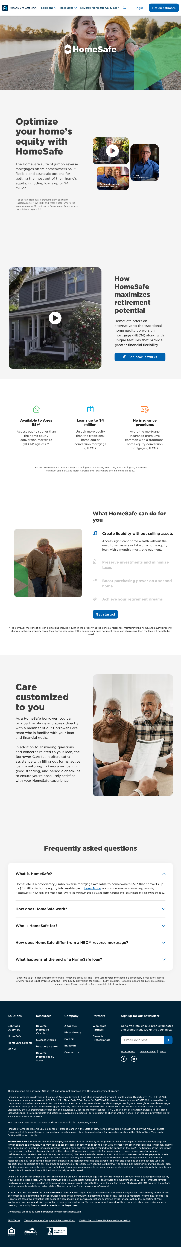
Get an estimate (164, 8)
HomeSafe (14, 1036)
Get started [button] (105, 614)
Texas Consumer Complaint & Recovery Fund (49, 1220)
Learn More (92, 888)
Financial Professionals (101, 1038)
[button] (140, 357)
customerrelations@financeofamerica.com (57, 1211)
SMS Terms (14, 1220)
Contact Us (71, 1052)
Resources (66, 7)
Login (139, 8)
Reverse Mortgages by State (45, 1057)
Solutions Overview (14, 1028)
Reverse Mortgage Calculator (99, 7)
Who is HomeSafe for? (36, 926)
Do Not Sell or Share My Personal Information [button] (104, 1220)
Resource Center (47, 1046)
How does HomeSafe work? (41, 909)
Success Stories (46, 1040)
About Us (70, 1026)
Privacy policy (148, 1051)
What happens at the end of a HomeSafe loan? (59, 959)
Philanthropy (72, 1032)
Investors (70, 1045)
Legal (163, 1051)
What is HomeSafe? (34, 874)
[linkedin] (134, 1058)
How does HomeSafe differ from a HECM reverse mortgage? (72, 942)
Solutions (47, 7)
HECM (12, 1049)
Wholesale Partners (99, 1028)
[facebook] (124, 1058)
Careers (69, 1039)
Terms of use (128, 1051)
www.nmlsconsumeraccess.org (26, 1100)
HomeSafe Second (20, 1042)
